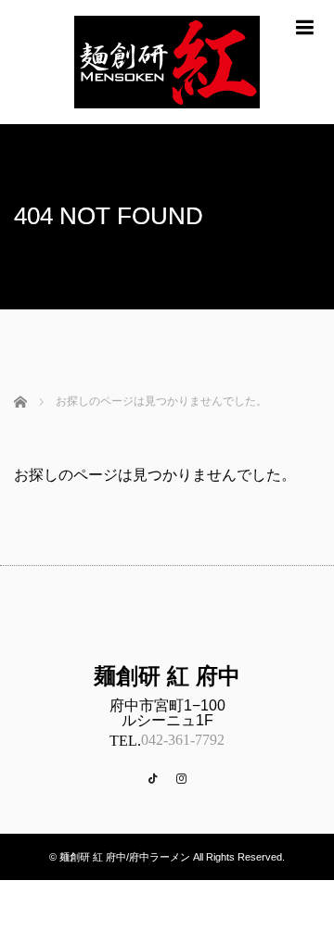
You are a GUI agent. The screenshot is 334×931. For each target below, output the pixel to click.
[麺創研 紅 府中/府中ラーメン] (167, 116)
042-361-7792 (183, 740)
